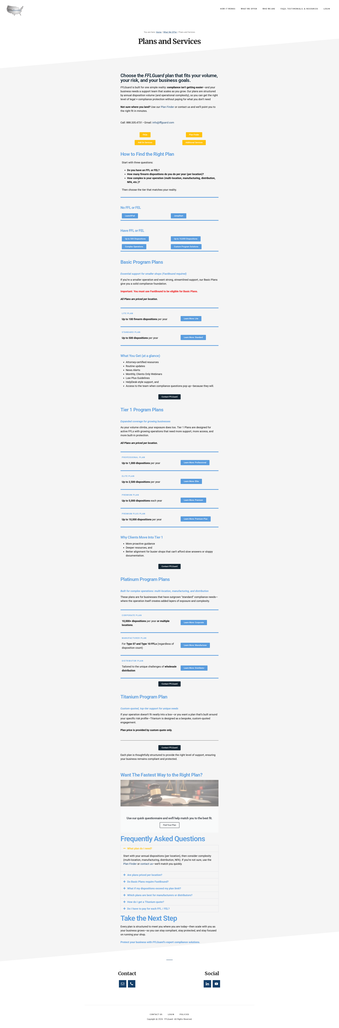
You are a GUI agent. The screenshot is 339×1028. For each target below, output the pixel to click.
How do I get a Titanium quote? (145, 902)
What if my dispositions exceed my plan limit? (154, 888)
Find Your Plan (169, 825)
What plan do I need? (139, 848)
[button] (169, 848)
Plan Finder (167, 106)
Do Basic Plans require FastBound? (148, 881)
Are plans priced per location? (144, 875)
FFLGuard (26, 10)
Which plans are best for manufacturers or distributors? (159, 895)
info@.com (163, 122)
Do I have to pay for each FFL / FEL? (148, 908)
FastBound (156, 291)
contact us (146, 863)
